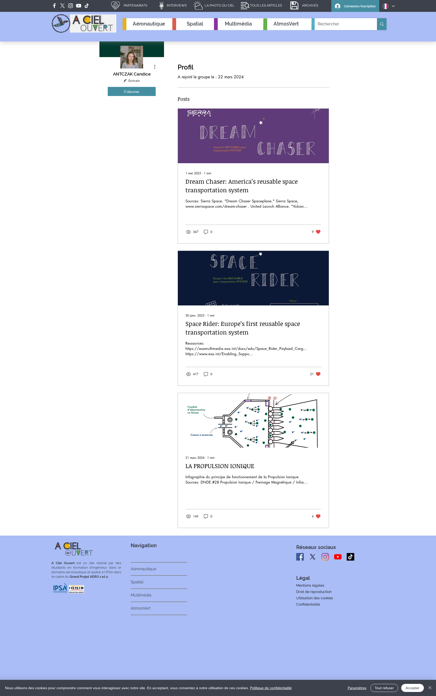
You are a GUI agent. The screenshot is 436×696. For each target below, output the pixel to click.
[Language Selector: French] (388, 6)
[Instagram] (325, 557)
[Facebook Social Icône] (300, 557)
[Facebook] (54, 6)
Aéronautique (143, 568)
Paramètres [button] (357, 688)
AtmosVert (140, 608)
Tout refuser (384, 688)
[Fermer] (430, 688)
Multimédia (141, 595)
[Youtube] (338, 557)
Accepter (412, 688)
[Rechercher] (382, 24)
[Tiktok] (350, 557)
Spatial (137, 582)
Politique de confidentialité (271, 688)
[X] (312, 557)
